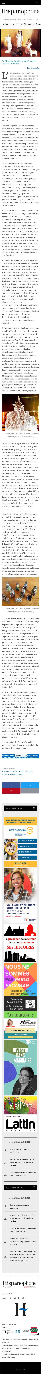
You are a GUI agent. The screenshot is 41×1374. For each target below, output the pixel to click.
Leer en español (33, 68)
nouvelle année (16, 774)
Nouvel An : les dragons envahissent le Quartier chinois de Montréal (23, 1241)
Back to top (19, 1369)
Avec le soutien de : (9, 1324)
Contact (4, 1298)
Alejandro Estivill (9, 771)
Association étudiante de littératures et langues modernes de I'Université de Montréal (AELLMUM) (20, 1348)
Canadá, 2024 (7, 1293)
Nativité (5, 774)
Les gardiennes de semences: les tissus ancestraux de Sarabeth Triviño (22, 1162)
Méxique (28, 771)
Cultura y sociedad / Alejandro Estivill (14, 20)
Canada (21, 771)
